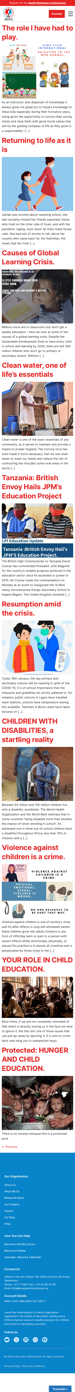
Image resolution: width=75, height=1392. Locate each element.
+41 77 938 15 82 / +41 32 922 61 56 (34, 1284)
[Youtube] (6, 1339)
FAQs (7, 1223)
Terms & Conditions (33, 1366)
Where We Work (14, 1197)
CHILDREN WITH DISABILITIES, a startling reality (29, 730)
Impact (8, 1210)
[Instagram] (35, 1339)
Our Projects (11, 1204)
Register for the (37, 2)
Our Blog (9, 1217)
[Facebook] (44, 1339)
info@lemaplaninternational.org (30, 1288)
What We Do (12, 1191)
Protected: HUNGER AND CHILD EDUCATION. (35, 1059)
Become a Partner (15, 1250)
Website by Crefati (15, 1360)
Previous (9, 1147)
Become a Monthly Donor (19, 1244)
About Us (10, 1184)
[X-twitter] (16, 1339)
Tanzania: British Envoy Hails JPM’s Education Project (32, 486)
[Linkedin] (25, 1339)
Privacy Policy (12, 1366)
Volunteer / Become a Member (22, 1257)
